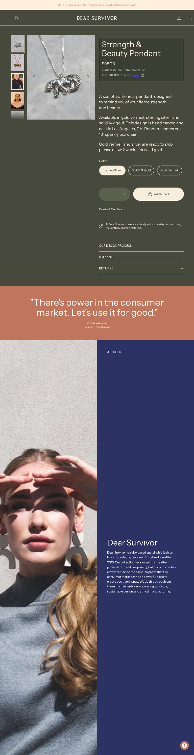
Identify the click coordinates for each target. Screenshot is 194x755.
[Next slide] (89, 77)
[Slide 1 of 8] (17, 43)
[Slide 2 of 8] (17, 62)
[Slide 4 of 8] (17, 100)
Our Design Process (115, 245)
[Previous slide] (32, 77)
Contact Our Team (112, 209)
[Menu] (6, 18)
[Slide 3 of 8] (17, 81)
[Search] (16, 18)
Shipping (106, 257)
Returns (106, 268)
